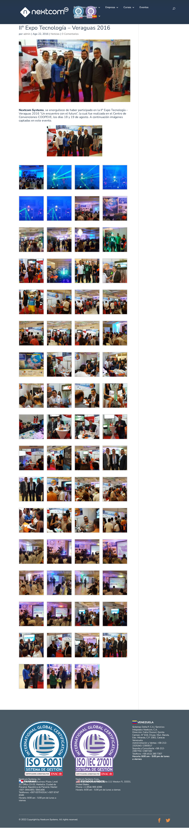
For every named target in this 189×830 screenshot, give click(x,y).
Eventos (144, 7)
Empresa (110, 7)
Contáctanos (80, 16)
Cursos (127, 7)
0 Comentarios (70, 34)
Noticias (55, 34)
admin (26, 34)
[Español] (96, 19)
